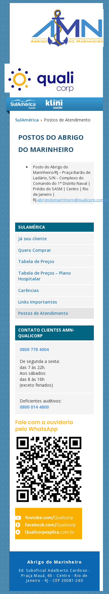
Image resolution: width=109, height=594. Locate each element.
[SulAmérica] (23, 104)
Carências (28, 290)
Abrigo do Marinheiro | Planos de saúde (67, 28)
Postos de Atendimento (43, 313)
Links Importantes (37, 302)
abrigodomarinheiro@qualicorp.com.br (73, 199)
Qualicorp (42, 78)
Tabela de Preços (36, 261)
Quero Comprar (34, 250)
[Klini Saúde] (54, 104)
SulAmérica (27, 120)
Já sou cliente (32, 238)
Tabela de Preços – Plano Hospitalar (44, 276)
